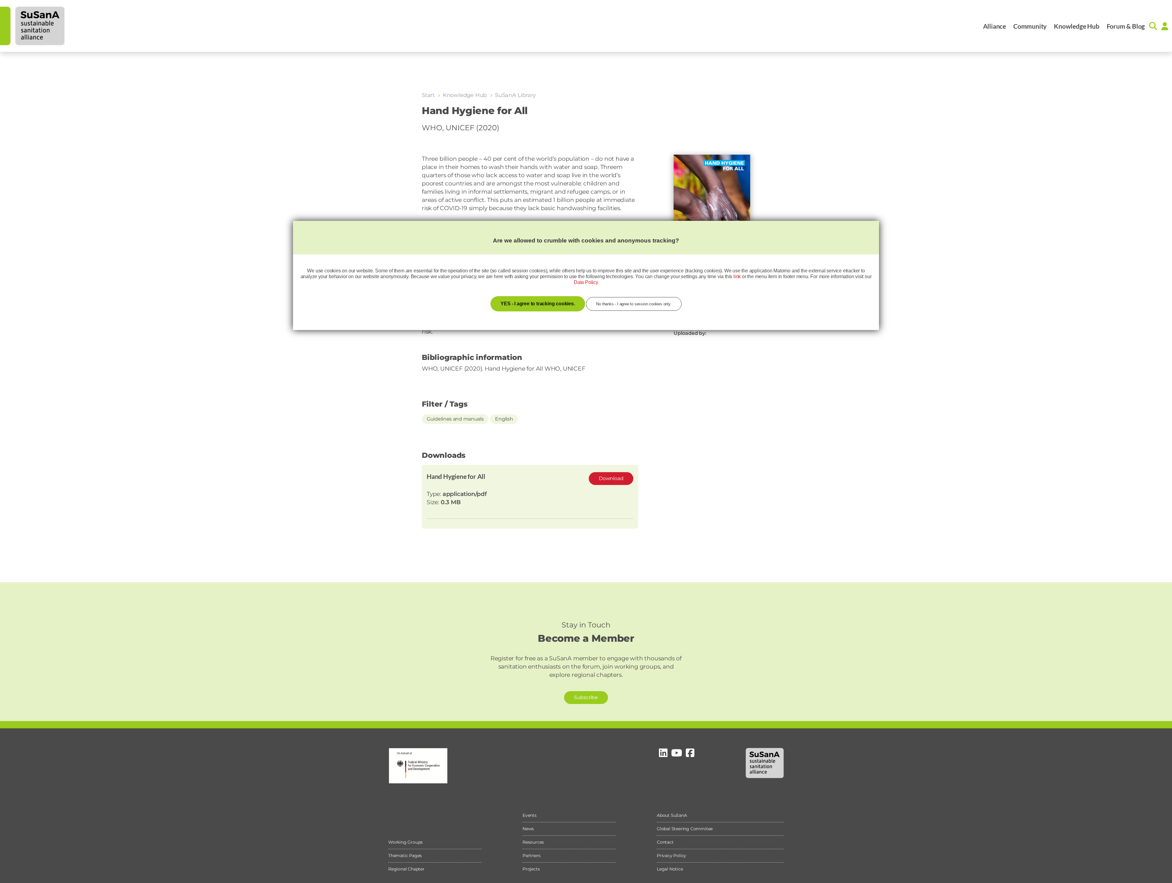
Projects (531, 869)
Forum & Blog (1126, 26)
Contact (665, 842)
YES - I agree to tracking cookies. (538, 303)
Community (1030, 26)
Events (530, 815)
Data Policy (586, 282)
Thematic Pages (405, 855)
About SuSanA (672, 815)
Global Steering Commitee (685, 828)
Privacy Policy (671, 855)
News (528, 828)
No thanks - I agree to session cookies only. (633, 304)
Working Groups (405, 842)
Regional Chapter (406, 869)
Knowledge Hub (1076, 26)
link (737, 276)
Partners (531, 855)
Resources (533, 842)
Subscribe (586, 697)
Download (611, 478)
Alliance (994, 26)
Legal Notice (670, 869)
